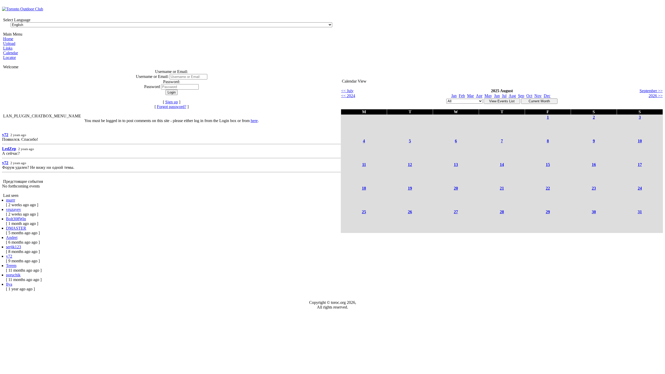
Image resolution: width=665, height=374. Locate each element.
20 (456, 188)
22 (548, 188)
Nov (538, 96)
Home (8, 39)
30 (594, 212)
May (488, 96)
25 (364, 212)
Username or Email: (153, 76)
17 (640, 164)
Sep (521, 96)
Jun (497, 96)
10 (640, 141)
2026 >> (656, 96)
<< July (347, 91)
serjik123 (13, 247)
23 (594, 188)
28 (502, 212)
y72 (5, 134)
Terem (11, 265)
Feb (462, 96)
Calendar (10, 53)
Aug (512, 96)
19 (410, 188)
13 (456, 164)
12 (410, 164)
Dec (547, 96)
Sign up (171, 102)
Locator (9, 57)
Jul (504, 96)
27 (456, 212)
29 (548, 212)
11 (364, 164)
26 (410, 212)
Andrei (11, 237)
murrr (10, 200)
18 (364, 188)
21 (502, 188)
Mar (470, 96)
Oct (529, 96)
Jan (454, 96)
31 (640, 212)
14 (502, 164)
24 (640, 188)
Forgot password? (171, 106)
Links (7, 48)
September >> (651, 91)
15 (548, 164)
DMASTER (16, 228)
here (254, 120)
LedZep (9, 148)
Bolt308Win (16, 219)
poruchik (13, 275)
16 (594, 164)
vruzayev (13, 209)
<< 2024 (348, 96)
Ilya (9, 284)
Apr (479, 96)
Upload (9, 43)
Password (152, 86)
